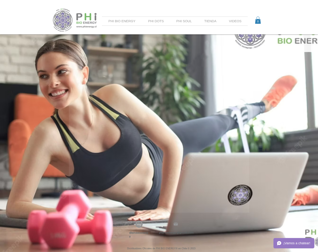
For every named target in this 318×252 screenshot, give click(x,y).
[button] (258, 20)
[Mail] (175, 224)
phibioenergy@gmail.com (176, 232)
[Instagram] (139, 224)
